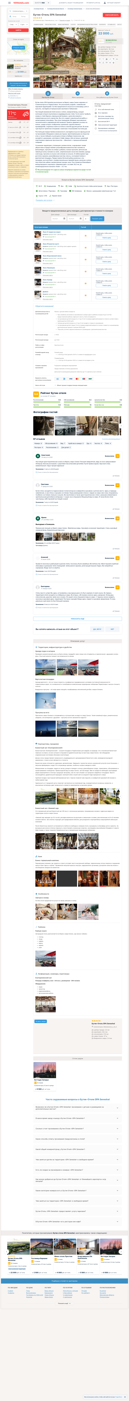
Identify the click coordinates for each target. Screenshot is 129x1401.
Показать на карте (64, 20)
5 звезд (10, 1291)
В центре (103, 1291)
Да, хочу (97, 629)
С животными (67, 1295)
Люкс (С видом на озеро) (52, 232)
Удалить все (18, 76)
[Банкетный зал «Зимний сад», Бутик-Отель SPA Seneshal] (106, 85)
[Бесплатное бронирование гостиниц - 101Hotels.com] (21, 3)
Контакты (102, 24)
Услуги (73, 24)
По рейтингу (85, 1293)
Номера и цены (38, 24)
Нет (112, 629)
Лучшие (84, 1291)
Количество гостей (14, 21)
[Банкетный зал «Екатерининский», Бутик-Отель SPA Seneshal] (36, 79)
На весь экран (41, 1021)
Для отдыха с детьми (70, 1291)
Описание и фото (48, 239)
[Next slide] (121, 425)
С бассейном (67, 1293)
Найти (18, 30)
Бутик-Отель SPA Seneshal (20, 67)
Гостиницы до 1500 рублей (35, 1295)
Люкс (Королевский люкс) (52, 256)
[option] (64, 51)
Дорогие (29, 1297)
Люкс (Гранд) (47, 280)
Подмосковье (104, 1297)
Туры (28, 1291)
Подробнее (118, 1397)
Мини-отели (49, 1297)
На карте (103, 1293)
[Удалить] (28, 64)
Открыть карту (18, 47)
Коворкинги (49, 1293)
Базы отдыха (49, 1291)
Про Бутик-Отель (50, 24)
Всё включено (31, 1293)
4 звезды (11, 1293)
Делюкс (45, 291)
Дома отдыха (49, 1295)
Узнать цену (106, 238)
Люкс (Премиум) (49, 268)
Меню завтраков (63, 24)
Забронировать (112, 15)
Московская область (107, 1295)
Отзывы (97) (111, 24)
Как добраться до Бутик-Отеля (87, 24)
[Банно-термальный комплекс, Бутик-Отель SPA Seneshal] (112, 79)
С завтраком (67, 1297)
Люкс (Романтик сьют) (51, 244)
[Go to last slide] (6, 1251)
